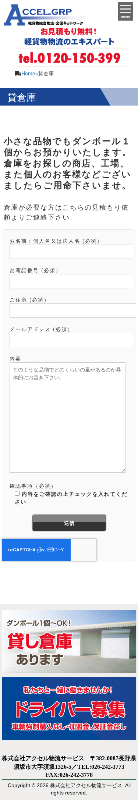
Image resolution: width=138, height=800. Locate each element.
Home (28, 73)
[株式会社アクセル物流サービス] (42, 12)
